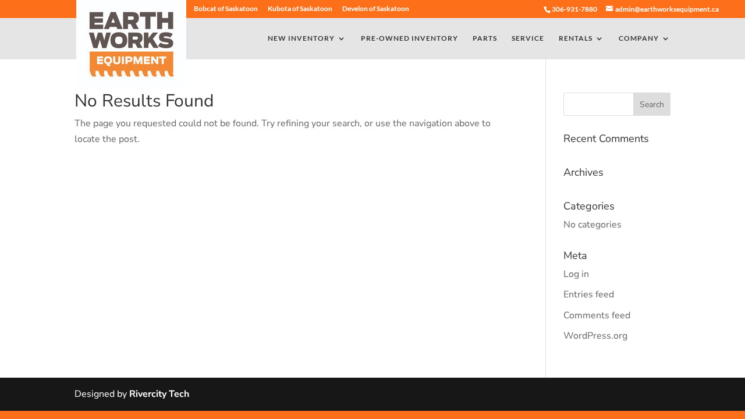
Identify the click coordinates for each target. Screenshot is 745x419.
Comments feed (596, 315)
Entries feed (588, 294)
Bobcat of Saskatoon (226, 9)
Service (528, 38)
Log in (576, 274)
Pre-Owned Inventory (409, 38)
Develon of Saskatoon (375, 9)
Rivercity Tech (159, 394)
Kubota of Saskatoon (300, 9)
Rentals (576, 38)
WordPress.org (595, 335)
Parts (485, 38)
